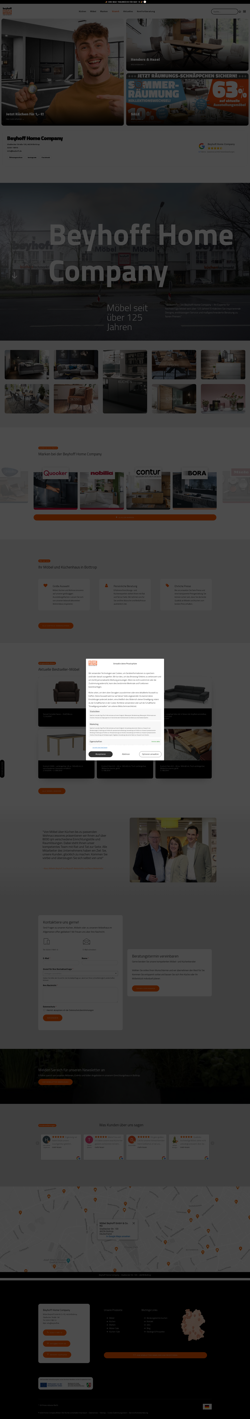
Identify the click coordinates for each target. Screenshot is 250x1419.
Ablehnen (126, 754)
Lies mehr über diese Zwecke (99, 747)
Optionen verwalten (150, 754)
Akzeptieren (100, 754)
